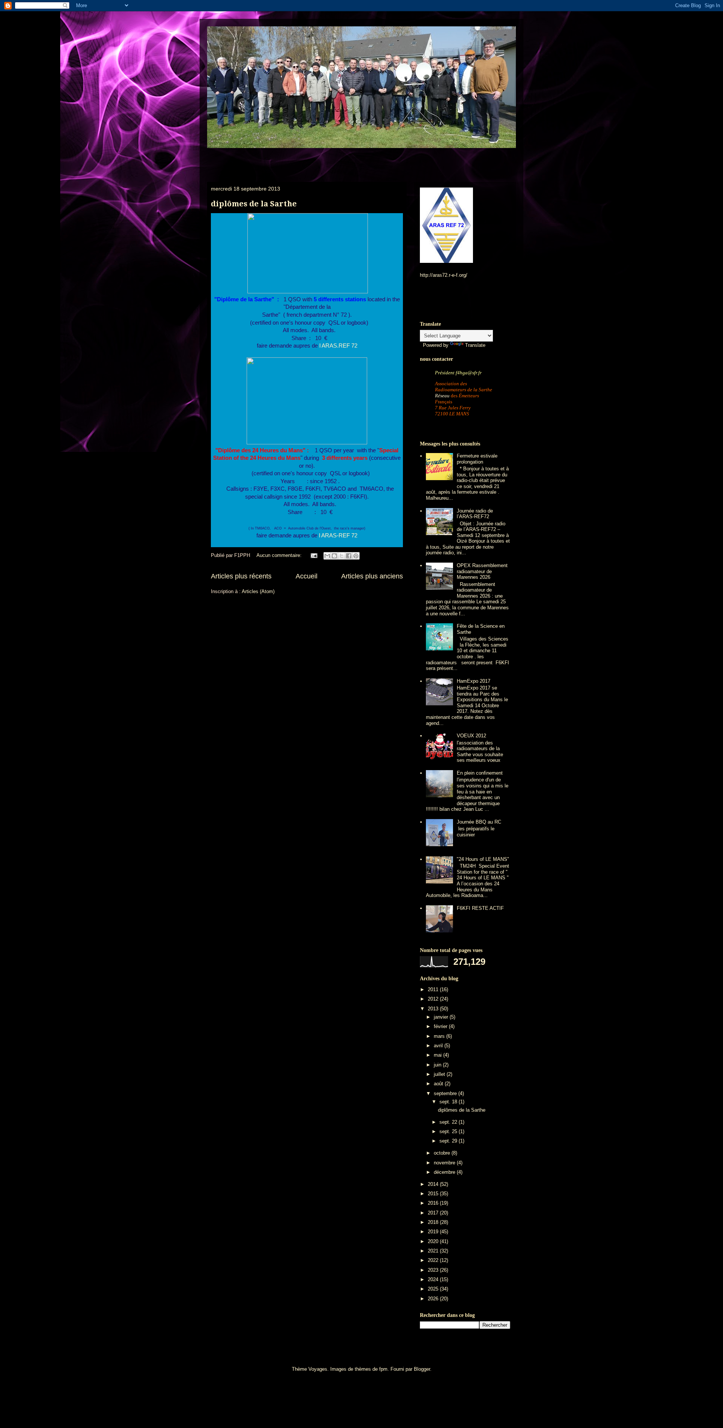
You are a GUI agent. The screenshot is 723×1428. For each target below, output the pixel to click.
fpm (383, 1369)
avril (439, 1045)
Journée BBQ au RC (479, 822)
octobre (442, 1153)
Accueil (306, 576)
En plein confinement (480, 773)
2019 (434, 1231)
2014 (434, 1184)
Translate (475, 345)
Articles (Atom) (258, 591)
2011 (434, 989)
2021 (434, 1251)
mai (438, 1055)
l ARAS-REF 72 (337, 535)
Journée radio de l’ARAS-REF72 (475, 514)
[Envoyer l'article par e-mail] (313, 555)
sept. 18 (449, 1102)
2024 (434, 1279)
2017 (434, 1213)
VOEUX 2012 (471, 735)
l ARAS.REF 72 (337, 346)
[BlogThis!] (334, 556)
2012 (434, 999)
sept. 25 (449, 1131)
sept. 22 (449, 1122)
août (439, 1083)
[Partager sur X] (341, 556)
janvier (442, 1017)
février (441, 1026)
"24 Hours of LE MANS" (483, 859)
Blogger (422, 1369)
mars (440, 1036)
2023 (434, 1270)
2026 (434, 1298)
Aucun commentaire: (279, 555)
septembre (446, 1093)
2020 (434, 1241)
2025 (434, 1289)
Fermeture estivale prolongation (477, 459)
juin (438, 1065)
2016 (434, 1203)
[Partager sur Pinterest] (356, 556)
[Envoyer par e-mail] (327, 556)
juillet (440, 1074)
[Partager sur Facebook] (348, 556)
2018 (434, 1222)
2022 (434, 1260)
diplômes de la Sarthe (254, 203)
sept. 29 (449, 1141)
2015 (434, 1193)
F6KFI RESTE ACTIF (480, 908)
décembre (445, 1172)
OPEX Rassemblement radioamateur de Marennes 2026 (482, 571)
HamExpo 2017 (473, 681)
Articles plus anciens (372, 576)
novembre (445, 1163)
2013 (434, 1009)
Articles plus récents (241, 576)
